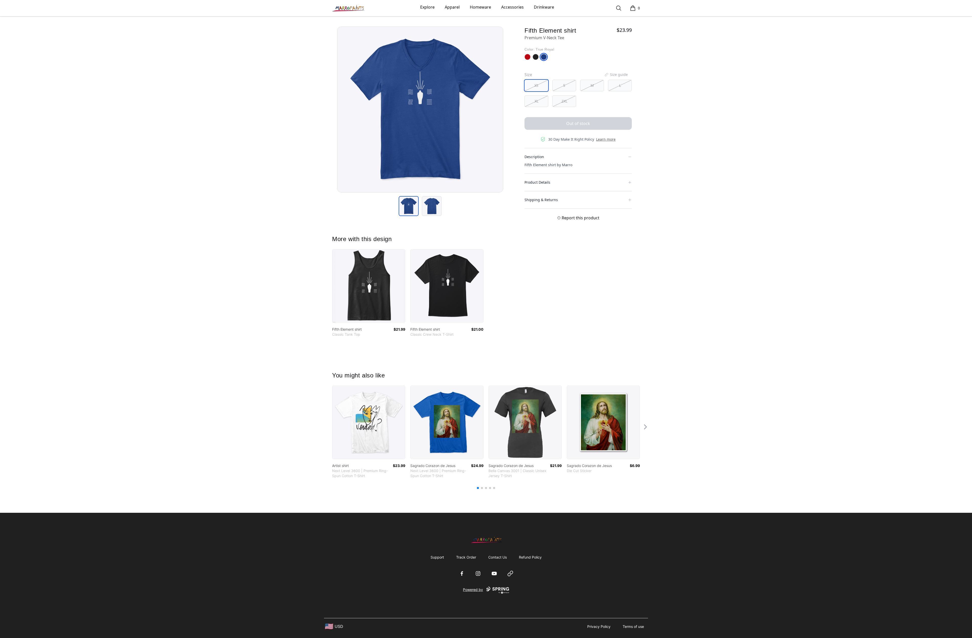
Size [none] (528, 74)
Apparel (452, 7)
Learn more (606, 139)
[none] (616, 74)
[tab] (408, 206)
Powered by (473, 589)
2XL (564, 101)
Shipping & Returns (541, 199)
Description (534, 156)
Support (437, 557)
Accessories (512, 7)
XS (536, 85)
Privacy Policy (599, 626)
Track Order (466, 557)
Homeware (480, 7)
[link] (368, 286)
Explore (427, 7)
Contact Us (497, 557)
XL (536, 101)
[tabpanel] (420, 110)
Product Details (537, 182)
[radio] (536, 85)
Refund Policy (530, 557)
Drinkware (544, 7)
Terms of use (633, 626)
